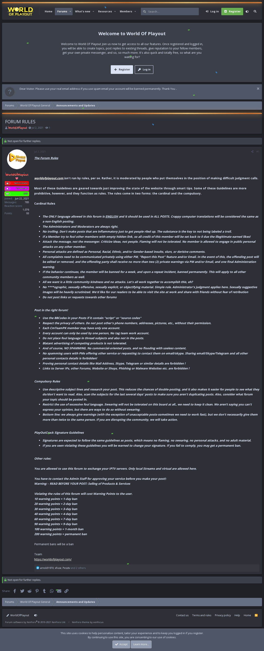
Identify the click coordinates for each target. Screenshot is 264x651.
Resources (105, 11)
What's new (82, 11)
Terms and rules (201, 615)
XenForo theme (80, 622)
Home (48, 11)
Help (237, 615)
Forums (62, 11)
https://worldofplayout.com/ (53, 559)
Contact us (182, 615)
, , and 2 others (63, 568)
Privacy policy (223, 615)
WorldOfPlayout (19, 615)
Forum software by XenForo (35, 622)
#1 (257, 151)
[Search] (255, 11)
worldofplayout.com (48, 178)
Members (126, 11)
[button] (70, 11)
